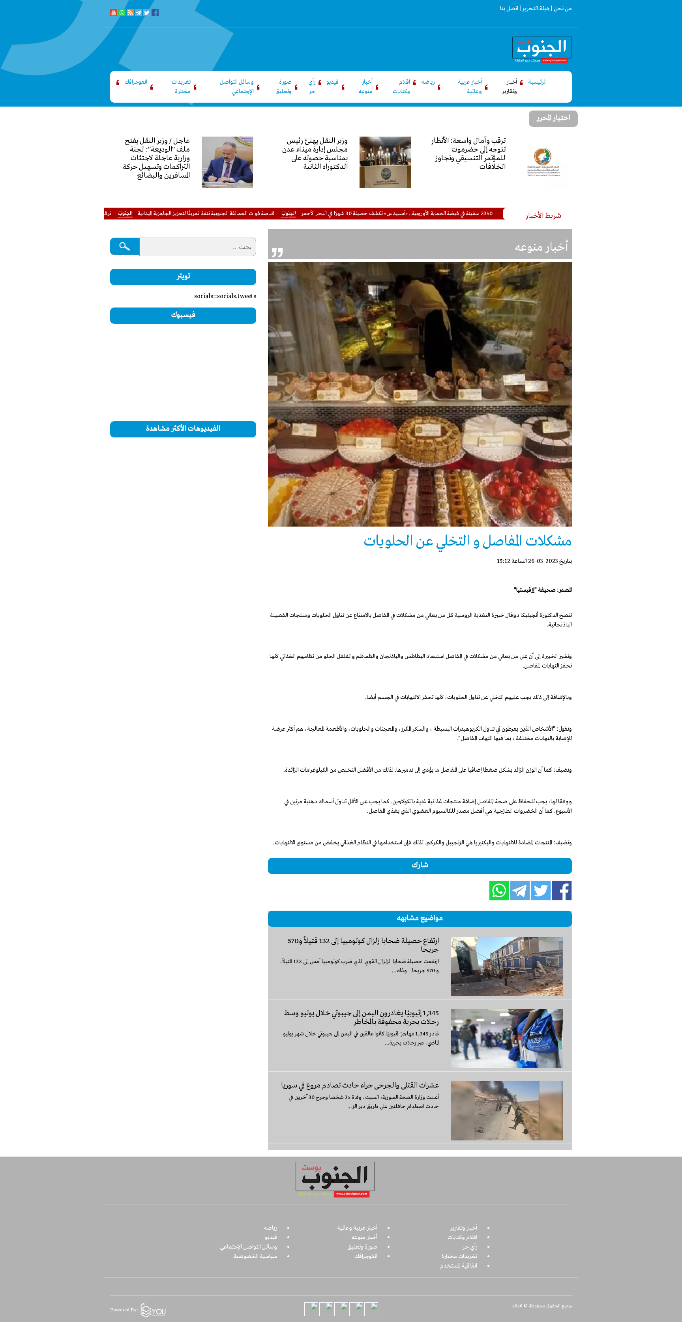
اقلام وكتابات (401, 87)
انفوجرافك (135, 82)
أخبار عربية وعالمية (470, 87)
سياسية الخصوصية (255, 1256)
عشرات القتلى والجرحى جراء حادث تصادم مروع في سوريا (360, 1085)
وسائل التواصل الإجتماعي (237, 87)
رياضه (428, 82)
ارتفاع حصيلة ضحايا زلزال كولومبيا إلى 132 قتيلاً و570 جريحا (363, 945)
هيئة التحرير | (534, 9)
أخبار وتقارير (509, 87)
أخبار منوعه (365, 87)
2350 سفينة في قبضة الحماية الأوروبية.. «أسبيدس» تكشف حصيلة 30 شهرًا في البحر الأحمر (438, 213)
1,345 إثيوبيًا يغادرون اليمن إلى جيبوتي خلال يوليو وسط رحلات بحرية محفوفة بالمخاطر (361, 1018)
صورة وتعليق (283, 87)
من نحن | (561, 9)
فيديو (332, 82)
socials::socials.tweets (225, 296)
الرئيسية (537, 82)
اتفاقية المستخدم (458, 1266)
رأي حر (311, 87)
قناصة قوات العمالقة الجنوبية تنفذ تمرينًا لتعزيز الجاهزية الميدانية (247, 213)
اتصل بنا (509, 9)
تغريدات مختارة (181, 87)
